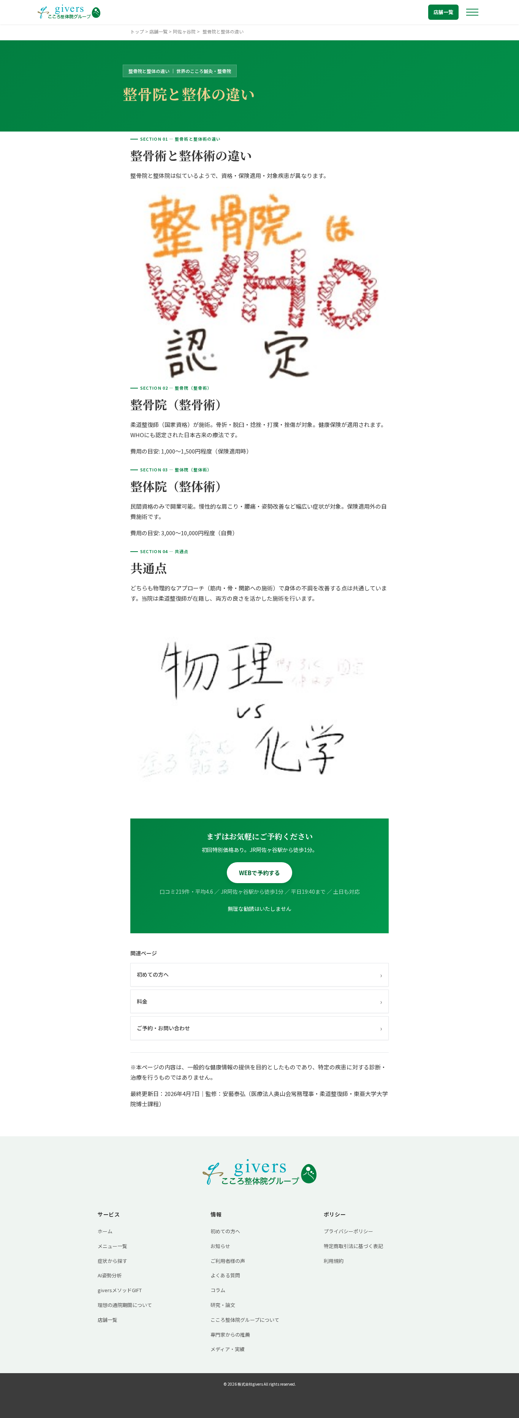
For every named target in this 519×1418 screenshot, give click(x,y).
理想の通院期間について (125, 1305)
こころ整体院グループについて (244, 1319)
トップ (137, 31)
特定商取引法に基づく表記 (353, 1246)
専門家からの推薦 (230, 1334)
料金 (259, 1001)
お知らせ (220, 1246)
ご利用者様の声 (227, 1260)
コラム (217, 1290)
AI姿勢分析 (110, 1275)
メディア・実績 (227, 1349)
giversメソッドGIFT (120, 1290)
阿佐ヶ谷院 (184, 31)
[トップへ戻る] (69, 12)
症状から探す (112, 1260)
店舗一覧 (443, 12)
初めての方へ (259, 975)
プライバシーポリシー (348, 1231)
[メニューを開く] (472, 12)
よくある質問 (225, 1275)
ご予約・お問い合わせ (259, 1028)
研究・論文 (222, 1305)
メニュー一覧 (112, 1246)
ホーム (105, 1231)
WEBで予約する (259, 873)
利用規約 (333, 1260)
